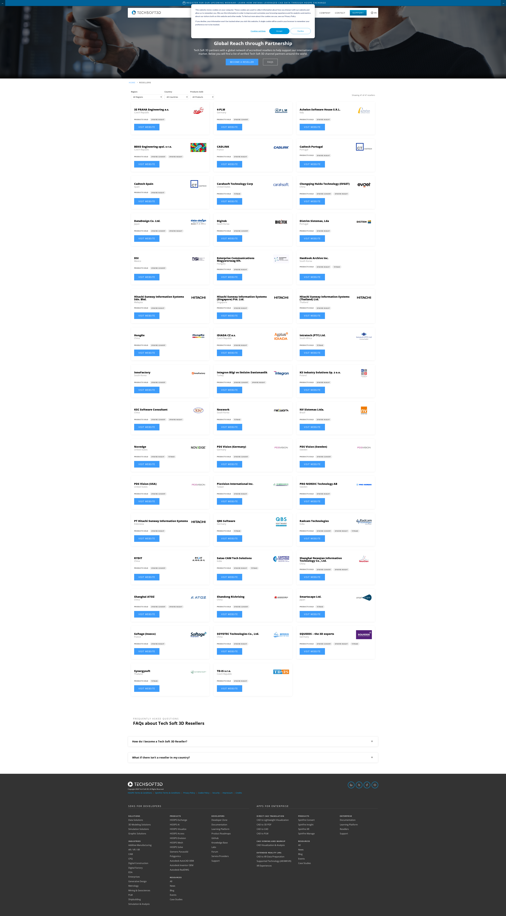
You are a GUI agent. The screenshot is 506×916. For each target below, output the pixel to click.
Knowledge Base (219, 842)
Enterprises (134, 876)
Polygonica (175, 856)
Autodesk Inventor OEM (181, 865)
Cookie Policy (203, 793)
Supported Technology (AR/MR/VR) (274, 861)
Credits (239, 793)
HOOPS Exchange (178, 820)
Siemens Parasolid (179, 851)
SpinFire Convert (306, 820)
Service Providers (220, 856)
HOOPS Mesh (176, 842)
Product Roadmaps (221, 833)
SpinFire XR (303, 829)
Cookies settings (258, 31)
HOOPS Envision (178, 838)
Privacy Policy (189, 793)
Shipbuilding (134, 899)
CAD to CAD (262, 829)
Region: (134, 92)
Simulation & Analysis (139, 904)
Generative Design (137, 881)
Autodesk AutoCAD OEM (182, 860)
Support (358, 13)
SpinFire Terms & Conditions (167, 793)
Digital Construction (138, 863)
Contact (340, 13)
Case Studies (176, 899)
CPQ (130, 858)
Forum (214, 851)
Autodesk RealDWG (179, 869)
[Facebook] (367, 785)
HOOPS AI (174, 824)
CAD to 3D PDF (264, 824)
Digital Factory (135, 867)
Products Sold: (196, 92)
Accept (279, 31)
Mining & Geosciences (139, 890)
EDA (130, 872)
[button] (242, 62)
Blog (172, 890)
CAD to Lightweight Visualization (273, 820)
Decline (301, 31)
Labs (213, 847)
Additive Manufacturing (140, 845)
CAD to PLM (262, 833)
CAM (130, 854)
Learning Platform (220, 829)
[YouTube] (375, 785)
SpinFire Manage (306, 833)
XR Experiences (264, 865)
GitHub (215, 838)
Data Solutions (135, 820)
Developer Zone (219, 820)
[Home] (146, 14)
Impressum (228, 793)
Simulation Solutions (138, 829)
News (172, 885)
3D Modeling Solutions (139, 824)
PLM (130, 894)
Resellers (344, 829)
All (171, 881)
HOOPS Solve (176, 847)
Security (216, 793)
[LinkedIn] (351, 785)
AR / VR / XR (134, 849)
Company (325, 13)
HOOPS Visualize (178, 829)
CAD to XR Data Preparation (270, 856)
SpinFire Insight (305, 824)
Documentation (219, 824)
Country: (168, 92)
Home (132, 82)
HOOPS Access (177, 833)
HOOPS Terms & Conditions (140, 793)
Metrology (133, 885)
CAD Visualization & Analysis (271, 845)
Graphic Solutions (137, 833)
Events (173, 894)
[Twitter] (359, 785)
